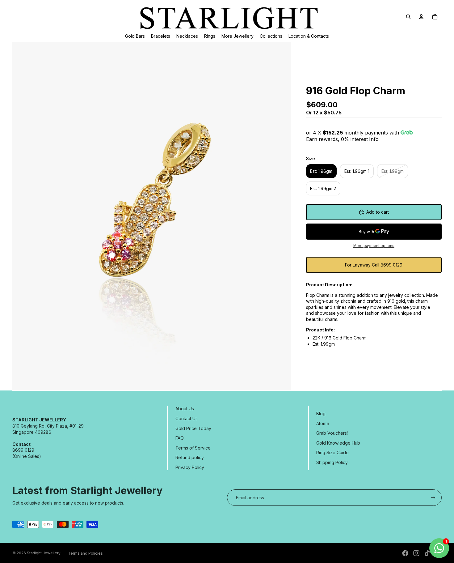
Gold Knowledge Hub (338, 443)
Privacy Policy (189, 467)
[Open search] (408, 16)
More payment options (373, 246)
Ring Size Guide (332, 452)
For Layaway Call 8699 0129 (373, 264)
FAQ (179, 438)
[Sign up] (433, 497)
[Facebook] (405, 553)
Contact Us (186, 418)
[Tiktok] (427, 553)
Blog (321, 413)
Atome (322, 423)
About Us (184, 408)
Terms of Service (193, 447)
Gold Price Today (193, 428)
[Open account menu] (421, 16)
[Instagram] (416, 553)
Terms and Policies (85, 553)
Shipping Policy (332, 462)
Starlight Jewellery (44, 553)
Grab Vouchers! (332, 433)
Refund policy (189, 457)
